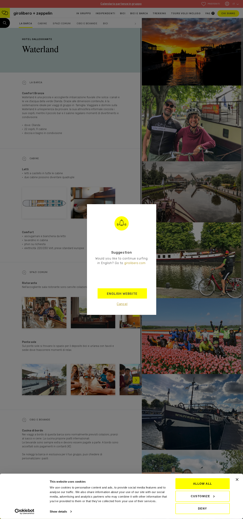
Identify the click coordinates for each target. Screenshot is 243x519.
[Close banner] (237, 479)
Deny (202, 508)
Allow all (202, 483)
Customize (200, 496)
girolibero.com (135, 263)
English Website (122, 294)
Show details (58, 511)
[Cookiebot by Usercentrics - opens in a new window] (24, 511)
